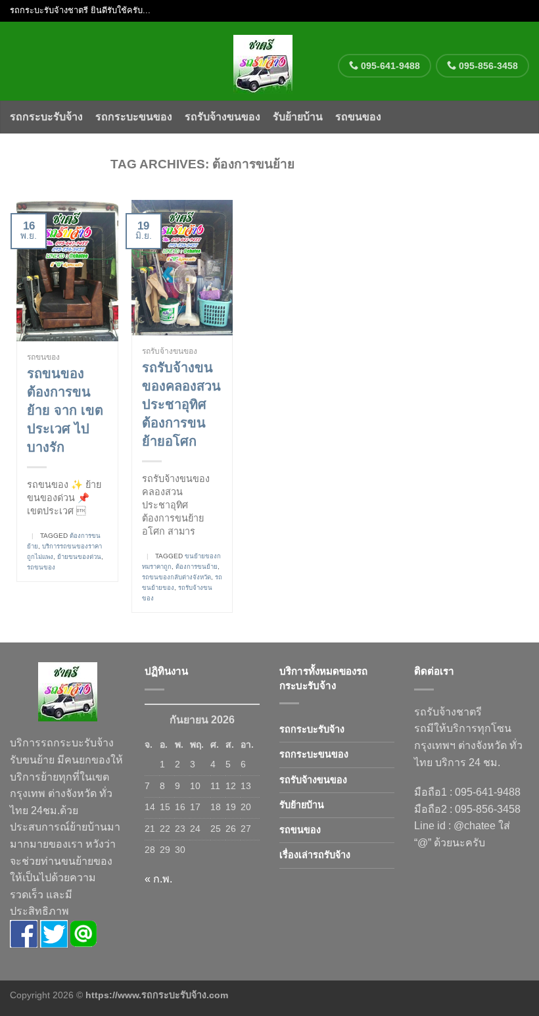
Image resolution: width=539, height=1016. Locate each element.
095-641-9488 (389, 65)
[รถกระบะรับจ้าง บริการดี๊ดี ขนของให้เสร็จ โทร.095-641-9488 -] (263, 61)
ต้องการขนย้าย (197, 566)
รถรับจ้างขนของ (222, 116)
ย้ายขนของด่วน (79, 556)
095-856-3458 (487, 65)
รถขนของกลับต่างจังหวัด (176, 577)
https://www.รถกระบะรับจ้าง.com (156, 995)
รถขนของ (358, 116)
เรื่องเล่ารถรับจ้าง (314, 855)
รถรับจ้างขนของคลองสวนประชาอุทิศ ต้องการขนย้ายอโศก (181, 404)
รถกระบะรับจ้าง (46, 116)
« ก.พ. (158, 878)
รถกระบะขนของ (133, 116)
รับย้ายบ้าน (298, 116)
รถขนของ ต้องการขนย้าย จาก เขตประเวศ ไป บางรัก (65, 410)
